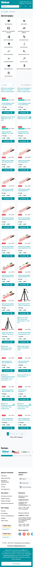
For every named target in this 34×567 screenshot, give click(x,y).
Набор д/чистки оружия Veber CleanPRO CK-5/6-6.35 (8, 190)
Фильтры (4, 85)
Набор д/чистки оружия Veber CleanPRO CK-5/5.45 (24, 190)
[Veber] (5, 452)
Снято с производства (7, 515)
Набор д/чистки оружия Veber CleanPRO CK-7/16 (24, 276)
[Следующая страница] (24, 433)
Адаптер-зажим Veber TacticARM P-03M (23, 362)
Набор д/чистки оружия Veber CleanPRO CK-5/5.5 (24, 218)
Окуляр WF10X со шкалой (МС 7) (22, 390)
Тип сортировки (25, 85)
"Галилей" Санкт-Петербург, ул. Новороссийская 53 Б (24, 504)
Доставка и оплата (6, 496)
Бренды (3, 518)
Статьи (3, 486)
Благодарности (5, 489)
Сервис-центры (5, 498)
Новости (3, 484)
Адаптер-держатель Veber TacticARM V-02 (7, 362)
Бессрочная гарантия (7, 503)
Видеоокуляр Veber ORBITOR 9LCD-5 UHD (23, 132)
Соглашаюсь (16, 563)
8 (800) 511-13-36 (24, 3)
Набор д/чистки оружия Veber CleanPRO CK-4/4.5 (8, 247)
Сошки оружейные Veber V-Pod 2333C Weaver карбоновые (24, 104)
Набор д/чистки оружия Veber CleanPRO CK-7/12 (8, 304)
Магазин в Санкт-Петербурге (23, 496)
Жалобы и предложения (5, 481)
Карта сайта (4, 520)
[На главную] (1, 11)
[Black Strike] (15, 452)
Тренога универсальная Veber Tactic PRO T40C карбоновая (7, 419)
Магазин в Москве (23, 513)
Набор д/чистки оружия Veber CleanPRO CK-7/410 (24, 247)
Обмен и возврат (6, 501)
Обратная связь (5, 478)
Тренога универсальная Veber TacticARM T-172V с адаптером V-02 (8, 390)
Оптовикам (4, 513)
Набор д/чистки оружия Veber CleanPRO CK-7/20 (8, 276)
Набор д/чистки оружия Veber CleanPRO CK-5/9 (8, 161)
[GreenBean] (24, 452)
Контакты (4, 475)
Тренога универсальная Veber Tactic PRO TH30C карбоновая (24, 419)
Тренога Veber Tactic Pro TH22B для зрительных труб (8, 333)
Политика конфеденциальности (16, 545)
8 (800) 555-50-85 (24, 2)
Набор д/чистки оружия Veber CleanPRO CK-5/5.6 (8, 218)
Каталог (3, 511)
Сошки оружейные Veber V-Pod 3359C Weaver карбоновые (8, 104)
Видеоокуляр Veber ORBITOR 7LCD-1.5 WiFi (7, 132)
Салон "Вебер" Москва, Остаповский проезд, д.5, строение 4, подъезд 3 (24, 520)
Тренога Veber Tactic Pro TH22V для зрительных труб (24, 304)
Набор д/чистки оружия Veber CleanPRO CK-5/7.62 (24, 161)
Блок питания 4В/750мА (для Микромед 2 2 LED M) (24, 333)
